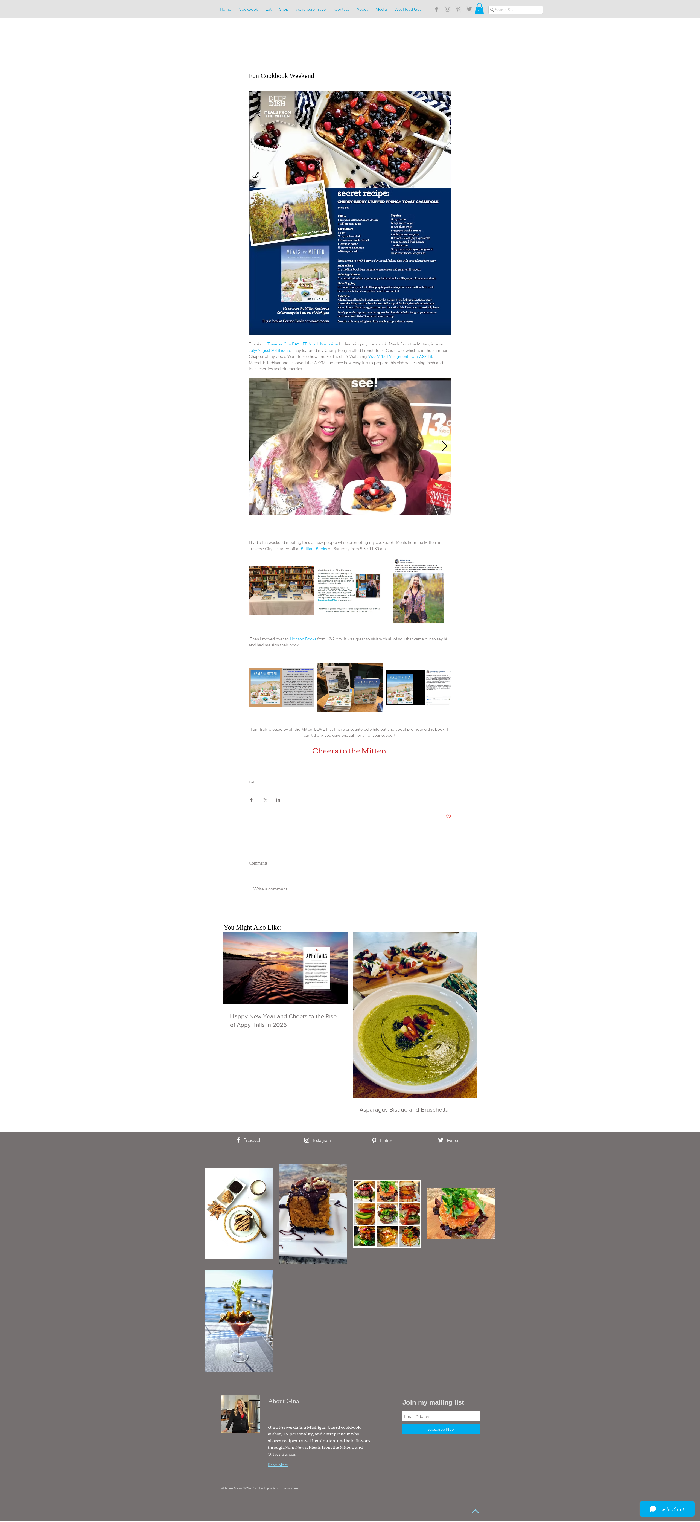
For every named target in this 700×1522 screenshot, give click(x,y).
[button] (479, 8)
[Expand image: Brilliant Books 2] (350, 591)
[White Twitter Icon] (440, 1140)
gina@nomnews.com (282, 1488)
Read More (278, 1464)
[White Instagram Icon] (306, 1140)
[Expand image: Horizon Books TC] (281, 687)
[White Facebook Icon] (238, 1140)
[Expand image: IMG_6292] (350, 687)
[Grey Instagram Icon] (447, 9)
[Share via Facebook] (251, 799)
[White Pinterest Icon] (374, 1140)
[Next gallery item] (445, 446)
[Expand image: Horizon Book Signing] (418, 687)
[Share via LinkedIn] (278, 799)
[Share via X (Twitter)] (264, 799)
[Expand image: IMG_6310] (350, 446)
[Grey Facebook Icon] (436, 9)
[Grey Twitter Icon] (469, 9)
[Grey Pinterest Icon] (458, 9)
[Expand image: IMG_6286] (281, 591)
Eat (251, 782)
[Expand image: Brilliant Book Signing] (418, 591)
